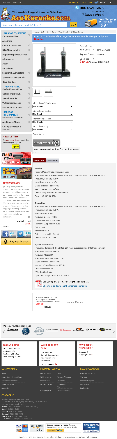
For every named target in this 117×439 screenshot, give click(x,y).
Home (4, 373)
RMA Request (45, 377)
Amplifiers (7, 41)
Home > (37, 32)
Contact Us (16, 2)
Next (112, 331)
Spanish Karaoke (9, 98)
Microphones (8, 59)
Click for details (47, 364)
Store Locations (8, 384)
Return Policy (45, 373)
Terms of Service (64, 377)
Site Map (83, 377)
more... (6, 226)
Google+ (94, 437)
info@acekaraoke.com (23, 418)
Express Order (46, 384)
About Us (6, 2)
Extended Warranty (61, 385)
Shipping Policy (63, 390)
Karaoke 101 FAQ (87, 373)
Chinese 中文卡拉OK (11, 93)
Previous (4, 331)
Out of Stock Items (49, 32)
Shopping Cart (106, 2)
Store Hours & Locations (11, 377)
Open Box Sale (9, 82)
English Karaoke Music (12, 87)
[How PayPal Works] (63, 431)
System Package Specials (13, 77)
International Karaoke (12, 107)
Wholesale (84, 384)
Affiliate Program (87, 380)
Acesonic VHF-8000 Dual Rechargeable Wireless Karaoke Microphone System (48, 300)
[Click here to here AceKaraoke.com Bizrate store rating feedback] (91, 431)
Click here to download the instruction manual (65, 285)
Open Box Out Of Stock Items (70, 32)
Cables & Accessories (11, 45)
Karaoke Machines (14, 35)
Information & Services (12, 115)
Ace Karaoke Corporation (43, 437)
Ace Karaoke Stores (11, 122)
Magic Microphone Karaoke (14, 54)
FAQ (59, 373)
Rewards (61, 380)
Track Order (45, 380)
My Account (87, 2)
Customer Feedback (10, 380)
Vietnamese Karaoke (11, 103)
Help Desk (25, 399)
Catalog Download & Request (11, 127)
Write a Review (86, 46)
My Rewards (74, 2)
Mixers (5, 63)
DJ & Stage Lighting (11, 50)
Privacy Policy (84, 437)
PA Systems (7, 68)
